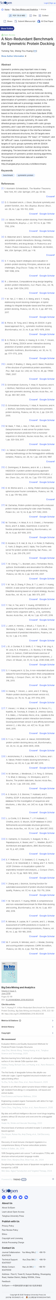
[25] (3, 670)
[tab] (28, 1020)
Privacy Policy (8, 1226)
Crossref (50, 196)
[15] (3, 467)
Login (46, 3)
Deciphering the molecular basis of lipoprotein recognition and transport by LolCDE (27, 1166)
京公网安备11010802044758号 (39, 1297)
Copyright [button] (5, 1033)
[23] (3, 625)
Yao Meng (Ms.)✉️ (30, 1252)
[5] (2, 261)
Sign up (53, 3)
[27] (3, 708)
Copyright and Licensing (12, 1238)
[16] (3, 488)
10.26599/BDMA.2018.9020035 (20, 1000)
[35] (3, 883)
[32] (3, 818)
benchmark (8, 175)
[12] (3, 405)
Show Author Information (13, 56)
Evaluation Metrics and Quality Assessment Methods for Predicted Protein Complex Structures (24, 1045)
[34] (3, 859)
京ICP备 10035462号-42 (14, 1297)
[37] (3, 921)
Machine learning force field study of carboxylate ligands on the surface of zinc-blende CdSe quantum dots (28, 1059)
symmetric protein (25, 175)
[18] (3, 522)
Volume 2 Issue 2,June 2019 (9, 992)
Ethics (4, 1234)
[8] (2, 322)
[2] (2, 202)
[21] (3, 584)
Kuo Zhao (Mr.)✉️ (30, 1259)
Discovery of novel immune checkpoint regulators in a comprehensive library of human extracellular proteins (23, 1143)
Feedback (6, 1281)
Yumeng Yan (7, 51)
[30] (3, 773)
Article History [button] (7, 1027)
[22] (3, 605)
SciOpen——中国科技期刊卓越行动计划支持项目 (22, 1285)
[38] (3, 942)
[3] (2, 219)
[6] (2, 281)
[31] (3, 794)
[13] (3, 426)
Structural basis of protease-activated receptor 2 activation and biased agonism (27, 1129)
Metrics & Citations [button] (10, 1020)
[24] (3, 646)
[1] (2, 188)
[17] (3, 505)
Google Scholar (47, 213)
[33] (3, 839)
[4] (2, 237)
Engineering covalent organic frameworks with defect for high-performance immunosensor (27, 1102)
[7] (2, 298)
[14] (3, 450)
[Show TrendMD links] (53, 1179)
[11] (2, 384)
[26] (3, 691)
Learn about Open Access (13, 1212)
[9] (2, 340)
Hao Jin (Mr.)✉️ (29, 1267)
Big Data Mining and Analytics (25, 9)
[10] (3, 364)
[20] (3, 563)
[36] (3, 901)
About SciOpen (8, 1208)
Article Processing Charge (13, 1242)
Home (7, 9)
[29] (3, 756)
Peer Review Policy (10, 1230)
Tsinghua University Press (13, 1216)
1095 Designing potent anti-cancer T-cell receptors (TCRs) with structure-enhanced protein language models (27, 1154)
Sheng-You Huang (24, 51)
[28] (3, 739)
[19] (3, 543)
